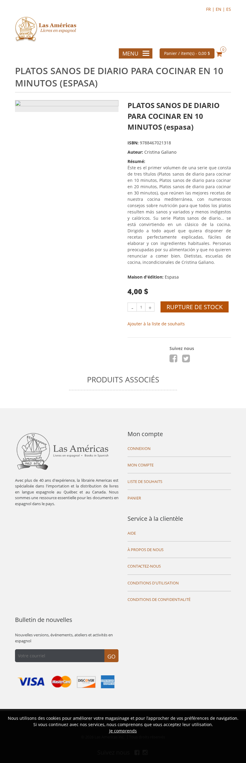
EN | (221, 9)
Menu (130, 53)
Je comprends (123, 731)
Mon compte (145, 434)
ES (228, 9)
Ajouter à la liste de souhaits (156, 324)
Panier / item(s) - (187, 53)
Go (111, 656)
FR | (211, 9)
